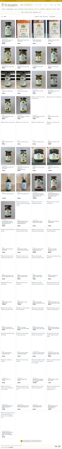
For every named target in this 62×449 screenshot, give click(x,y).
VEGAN (58, 9)
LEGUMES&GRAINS (9, 9)
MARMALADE (35, 12)
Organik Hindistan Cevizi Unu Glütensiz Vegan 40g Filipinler (53, 328)
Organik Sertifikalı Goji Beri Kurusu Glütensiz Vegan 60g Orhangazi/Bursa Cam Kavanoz (7, 223)
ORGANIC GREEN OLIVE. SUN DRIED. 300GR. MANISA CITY (23, 406)
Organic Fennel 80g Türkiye (53, 66)
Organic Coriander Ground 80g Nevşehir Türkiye (23, 117)
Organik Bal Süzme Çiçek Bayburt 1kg (22, 302)
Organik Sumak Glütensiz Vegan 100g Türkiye (7, 353)
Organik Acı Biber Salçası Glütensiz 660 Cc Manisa (37, 222)
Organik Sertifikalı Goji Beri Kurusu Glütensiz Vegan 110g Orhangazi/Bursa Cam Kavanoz (54, 195)
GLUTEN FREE (20, 9)
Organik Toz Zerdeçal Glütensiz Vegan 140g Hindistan (52, 250)
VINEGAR (26, 12)
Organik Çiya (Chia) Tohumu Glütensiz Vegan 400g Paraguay (7, 41)
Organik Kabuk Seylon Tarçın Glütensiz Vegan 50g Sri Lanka (8, 276)
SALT (40, 12)
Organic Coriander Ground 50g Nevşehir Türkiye (39, 117)
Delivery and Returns (5, 445)
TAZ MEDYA (10, 447)
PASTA (54, 9)
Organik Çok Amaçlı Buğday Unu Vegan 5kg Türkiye (22, 353)
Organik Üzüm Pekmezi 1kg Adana (53, 168)
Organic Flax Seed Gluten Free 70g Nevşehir (8, 168)
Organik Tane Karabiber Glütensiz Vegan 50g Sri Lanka (39, 302)
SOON (22, 12)
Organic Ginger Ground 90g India (53, 117)
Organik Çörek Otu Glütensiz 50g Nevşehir (7, 249)
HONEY (3, 9)
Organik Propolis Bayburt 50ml (8, 193)
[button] (38, 5)
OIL (38, 9)
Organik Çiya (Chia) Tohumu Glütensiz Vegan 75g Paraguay (39, 328)
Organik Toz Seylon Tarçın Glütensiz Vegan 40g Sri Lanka (8, 328)
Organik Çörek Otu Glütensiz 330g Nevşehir (53, 222)
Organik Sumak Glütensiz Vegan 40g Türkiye (53, 276)
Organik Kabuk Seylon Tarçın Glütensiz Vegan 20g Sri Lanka (54, 302)
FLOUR (15, 9)
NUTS (36, 9)
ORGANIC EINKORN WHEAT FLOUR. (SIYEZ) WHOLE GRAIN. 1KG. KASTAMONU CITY (7, 434)
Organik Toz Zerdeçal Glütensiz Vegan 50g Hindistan (23, 328)
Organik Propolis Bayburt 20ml (23, 193)
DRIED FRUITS (31, 9)
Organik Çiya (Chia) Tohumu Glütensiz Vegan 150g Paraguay (38, 250)
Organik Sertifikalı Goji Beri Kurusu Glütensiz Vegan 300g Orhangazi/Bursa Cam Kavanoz (38, 195)
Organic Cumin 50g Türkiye (22, 91)
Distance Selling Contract (16, 445)
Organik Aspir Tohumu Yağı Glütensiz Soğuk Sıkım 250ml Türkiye (53, 354)
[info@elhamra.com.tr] (1, 1)
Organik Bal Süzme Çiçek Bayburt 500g (7, 302)
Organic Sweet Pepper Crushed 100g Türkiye (37, 41)
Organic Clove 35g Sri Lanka (22, 141)
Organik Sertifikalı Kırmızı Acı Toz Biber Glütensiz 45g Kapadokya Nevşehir (23, 222)
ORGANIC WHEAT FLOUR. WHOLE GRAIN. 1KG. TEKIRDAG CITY (53, 407)
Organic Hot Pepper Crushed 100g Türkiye (53, 41)
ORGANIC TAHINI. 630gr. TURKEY (22, 380)
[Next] (40, 441)
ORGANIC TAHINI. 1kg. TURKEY (6, 380)
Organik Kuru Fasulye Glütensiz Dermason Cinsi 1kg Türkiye (39, 353)
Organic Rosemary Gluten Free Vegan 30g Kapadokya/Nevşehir (23, 168)
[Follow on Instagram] (58, 0)
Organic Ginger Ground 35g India (7, 142)
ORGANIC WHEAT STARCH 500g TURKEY (53, 380)
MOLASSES (42, 9)
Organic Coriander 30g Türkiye (23, 66)
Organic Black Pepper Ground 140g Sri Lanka (8, 117)
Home (2, 16)
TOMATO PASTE (49, 9)
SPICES (25, 9)
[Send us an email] (60, 0)
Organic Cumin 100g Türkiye (7, 91)
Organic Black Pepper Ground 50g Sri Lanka (54, 91)
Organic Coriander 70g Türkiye (8, 66)
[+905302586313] (4, 1)
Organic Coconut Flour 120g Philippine (53, 142)
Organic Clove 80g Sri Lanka (38, 141)
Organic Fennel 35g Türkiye (38, 66)
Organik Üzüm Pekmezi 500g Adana (38, 168)
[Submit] (22, 5)
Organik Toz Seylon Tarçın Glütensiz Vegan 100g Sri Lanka (22, 276)
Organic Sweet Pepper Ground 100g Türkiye (23, 41)
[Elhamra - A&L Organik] (9, 5)
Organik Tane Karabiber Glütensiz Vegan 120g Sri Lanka (37, 276)
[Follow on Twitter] (59, 0)
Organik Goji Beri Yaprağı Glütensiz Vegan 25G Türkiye (23, 249)
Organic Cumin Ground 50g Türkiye (38, 91)
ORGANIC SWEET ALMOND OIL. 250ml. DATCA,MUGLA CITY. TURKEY (38, 380)
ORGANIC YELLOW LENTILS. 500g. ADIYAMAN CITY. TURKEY (7, 407)
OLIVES (30, 12)
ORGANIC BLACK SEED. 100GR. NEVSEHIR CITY (37, 406)
